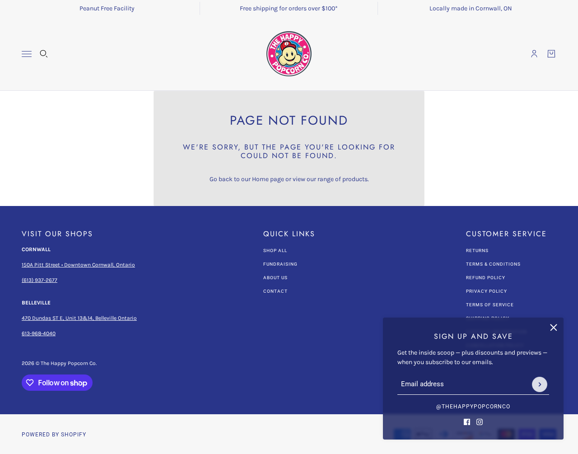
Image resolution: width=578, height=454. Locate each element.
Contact (275, 291)
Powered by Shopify (54, 434)
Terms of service (490, 304)
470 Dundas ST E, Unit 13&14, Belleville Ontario (79, 318)
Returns (477, 250)
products (355, 179)
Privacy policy (486, 291)
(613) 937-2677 (39, 280)
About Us (275, 277)
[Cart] (551, 54)
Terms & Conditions (493, 264)
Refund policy (485, 277)
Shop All (275, 250)
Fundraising (280, 264)
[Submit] (539, 384)
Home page (268, 179)
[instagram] (480, 422)
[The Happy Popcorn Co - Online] (289, 53)
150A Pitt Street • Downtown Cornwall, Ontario (78, 265)
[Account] (534, 54)
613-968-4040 (39, 333)
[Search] (44, 54)
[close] (553, 327)
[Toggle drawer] (27, 54)
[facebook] (467, 422)
